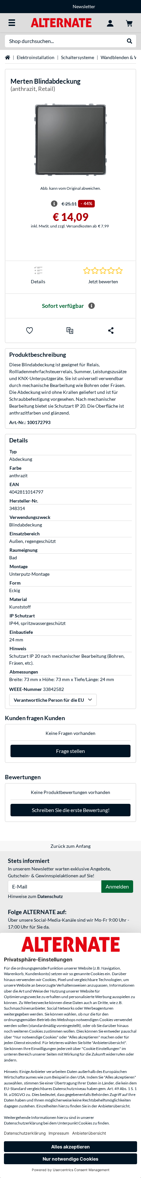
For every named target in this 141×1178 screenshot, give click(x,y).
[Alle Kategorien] (12, 23)
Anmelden (117, 886)
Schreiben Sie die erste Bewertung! (71, 810)
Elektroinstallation (35, 57)
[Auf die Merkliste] (29, 330)
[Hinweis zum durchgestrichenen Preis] (54, 204)
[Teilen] (110, 330)
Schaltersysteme (77, 57)
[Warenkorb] (129, 22)
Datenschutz (50, 896)
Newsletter (70, 6)
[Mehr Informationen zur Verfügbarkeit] (91, 306)
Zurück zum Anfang (70, 846)
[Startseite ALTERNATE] (61, 22)
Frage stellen (70, 751)
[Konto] (110, 22)
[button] (69, 330)
